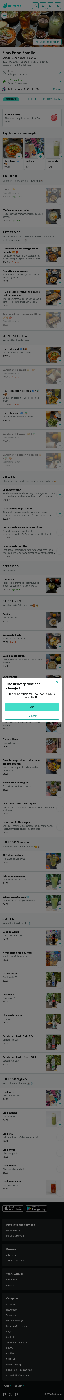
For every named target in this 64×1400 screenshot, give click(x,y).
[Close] (57, 682)
